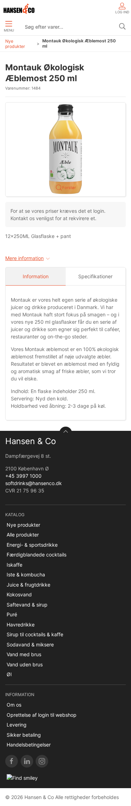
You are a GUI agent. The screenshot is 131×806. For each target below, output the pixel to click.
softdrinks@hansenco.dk (33, 483)
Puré (12, 614)
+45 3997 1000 (23, 476)
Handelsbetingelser (29, 745)
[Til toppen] (65, 433)
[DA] (19, 8)
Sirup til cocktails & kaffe (35, 634)
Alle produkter (23, 535)
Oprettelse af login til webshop (42, 715)
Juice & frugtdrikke (28, 585)
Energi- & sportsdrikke (32, 545)
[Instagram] (42, 761)
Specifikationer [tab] (95, 276)
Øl (9, 674)
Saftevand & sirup (27, 605)
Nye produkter (15, 43)
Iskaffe (14, 565)
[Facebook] (11, 761)
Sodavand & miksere (30, 644)
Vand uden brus (25, 664)
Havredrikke (21, 625)
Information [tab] (36, 276)
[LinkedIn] (27, 761)
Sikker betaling (24, 735)
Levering (17, 725)
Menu (9, 30)
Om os (14, 705)
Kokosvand (19, 594)
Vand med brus (24, 654)
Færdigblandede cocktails (36, 555)
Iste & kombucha (26, 574)
